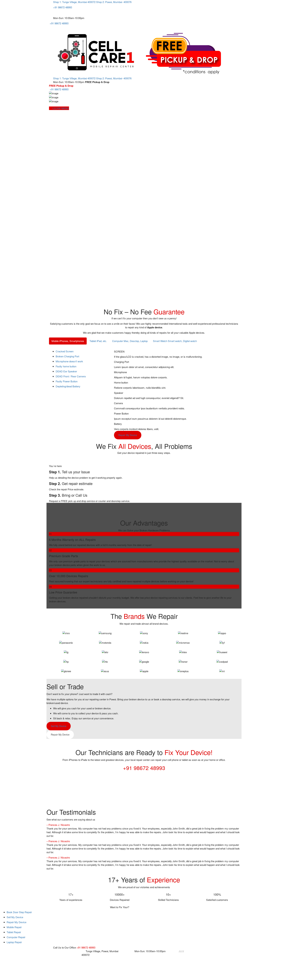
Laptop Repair (14, 942)
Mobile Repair (14, 927)
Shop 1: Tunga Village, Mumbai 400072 (74, 2)
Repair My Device (60, 734)
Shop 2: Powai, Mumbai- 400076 (114, 2)
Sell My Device (58, 726)
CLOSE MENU (60, 108)
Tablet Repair (14, 932)
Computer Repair (16, 937)
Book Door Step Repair (19, 912)
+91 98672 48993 (62, 7)
